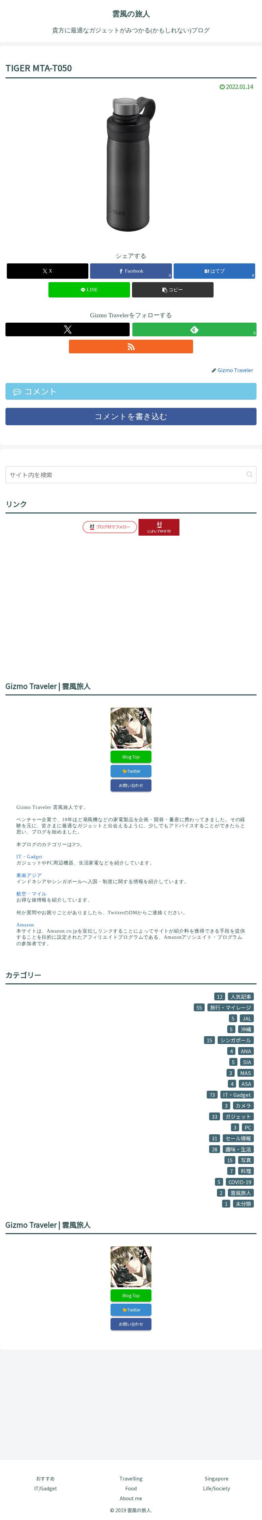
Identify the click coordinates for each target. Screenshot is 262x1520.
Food (131, 1488)
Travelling (131, 1478)
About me (131, 1498)
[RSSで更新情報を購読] (131, 346)
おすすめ (45, 1478)
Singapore (217, 1478)
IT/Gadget (45, 1488)
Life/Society (216, 1488)
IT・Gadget (29, 856)
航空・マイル (31, 893)
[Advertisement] (131, 1403)
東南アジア (29, 875)
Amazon (25, 924)
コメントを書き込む (131, 416)
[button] (173, 289)
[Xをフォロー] (67, 329)
